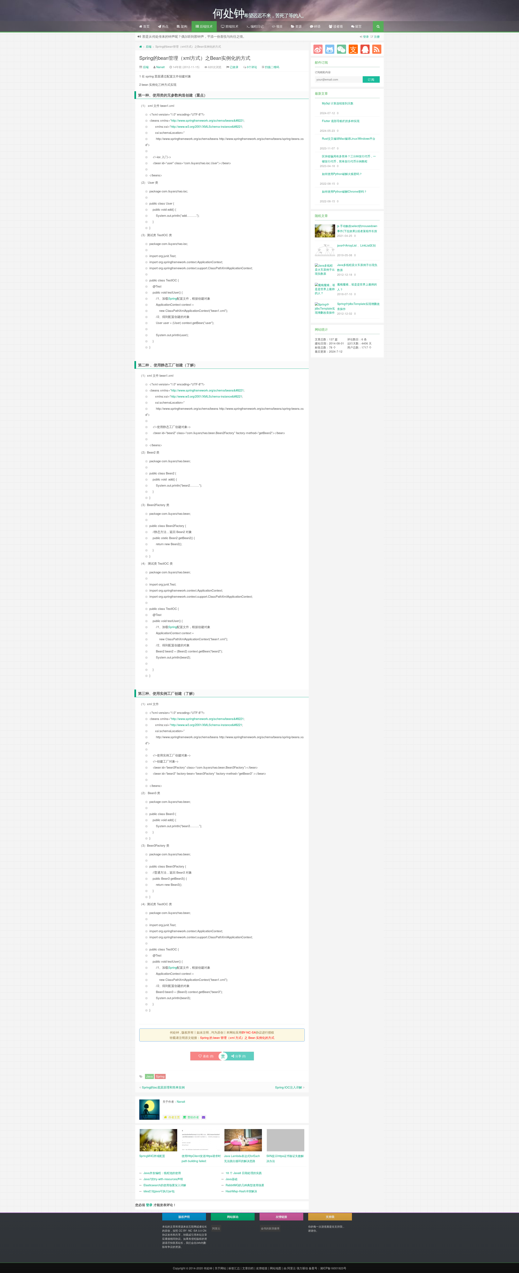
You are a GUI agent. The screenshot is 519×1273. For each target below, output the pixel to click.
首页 (146, 26)
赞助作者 (193, 1117)
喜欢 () (208, 1056)
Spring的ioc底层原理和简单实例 (163, 1087)
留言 (358, 26)
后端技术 (206, 26)
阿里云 (216, 1228)
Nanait (160, 67)
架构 (183, 26)
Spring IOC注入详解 (288, 1087)
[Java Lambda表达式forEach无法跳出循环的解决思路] (243, 1140)
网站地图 (275, 1268)
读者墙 (337, 26)
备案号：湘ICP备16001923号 (327, 1268)
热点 (164, 26)
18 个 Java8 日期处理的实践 (244, 1173)
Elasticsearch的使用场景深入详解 (165, 1185)
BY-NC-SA (249, 1032)
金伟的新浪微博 (270, 1228)
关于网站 (220, 1268)
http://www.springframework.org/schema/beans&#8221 (207, 120)
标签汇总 (234, 1268)
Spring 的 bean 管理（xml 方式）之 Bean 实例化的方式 (237, 1037)
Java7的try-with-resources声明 (163, 1179)
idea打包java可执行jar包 (159, 1191)
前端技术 (231, 26)
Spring (172, 298)
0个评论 (252, 67)
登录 (366, 36)
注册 (377, 36)
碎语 (317, 26)
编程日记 (257, 26)
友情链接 (261, 1268)
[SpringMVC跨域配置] (158, 1140)
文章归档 (248, 1268)
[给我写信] (203, 1117)
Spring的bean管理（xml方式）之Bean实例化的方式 (194, 57)
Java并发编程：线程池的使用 (162, 1173)
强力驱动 (302, 1268)
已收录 (234, 67)
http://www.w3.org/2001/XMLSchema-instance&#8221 (206, 126)
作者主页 (174, 1117)
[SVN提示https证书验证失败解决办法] (285, 1140)
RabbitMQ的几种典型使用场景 (245, 1185)
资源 (298, 26)
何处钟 (208, 1268)
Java (149, 1076)
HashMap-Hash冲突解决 (241, 1191)
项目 (279, 26)
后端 (148, 46)
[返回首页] (140, 46)
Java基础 (231, 1179)
